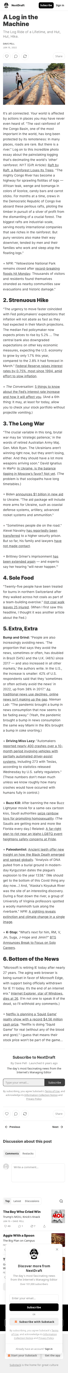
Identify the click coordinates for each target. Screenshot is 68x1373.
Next (55, 1127)
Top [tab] (7, 1201)
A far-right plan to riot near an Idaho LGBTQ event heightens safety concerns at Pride (32, 834)
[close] (57, 1249)
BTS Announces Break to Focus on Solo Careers (29, 942)
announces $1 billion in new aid (39, 494)
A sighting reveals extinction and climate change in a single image (34, 917)
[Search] (61, 1201)
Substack (15, 1365)
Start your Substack (24, 1355)
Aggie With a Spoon (18, 1235)
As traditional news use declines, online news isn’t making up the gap (30, 694)
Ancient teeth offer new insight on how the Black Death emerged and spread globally (34, 855)
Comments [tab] (12, 1153)
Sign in (60, 5)
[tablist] (19, 1153)
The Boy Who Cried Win (22, 1212)
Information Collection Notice (41, 1095)
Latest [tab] (17, 1201)
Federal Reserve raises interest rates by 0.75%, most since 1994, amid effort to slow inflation (33, 371)
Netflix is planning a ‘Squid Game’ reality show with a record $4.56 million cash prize (33, 1019)
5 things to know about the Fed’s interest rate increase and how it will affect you (31, 392)
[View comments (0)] (16, 56)
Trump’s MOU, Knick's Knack (21, 1217)
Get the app (52, 1355)
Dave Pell (9, 43)
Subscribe (46, 5)
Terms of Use (52, 1091)
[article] (34, 1218)
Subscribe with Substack (36, 1322)
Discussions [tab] (32, 1201)
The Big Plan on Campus (19, 1240)
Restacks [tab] (27, 1153)
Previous (14, 1127)
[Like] (7, 56)
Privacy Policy (46, 1338)
